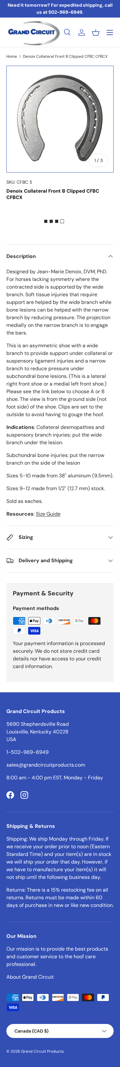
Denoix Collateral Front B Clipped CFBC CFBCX (65, 56)
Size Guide (48, 514)
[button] (96, 33)
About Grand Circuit (30, 977)
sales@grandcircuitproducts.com (45, 765)
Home (11, 56)
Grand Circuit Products (42, 1051)
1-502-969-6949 (27, 752)
